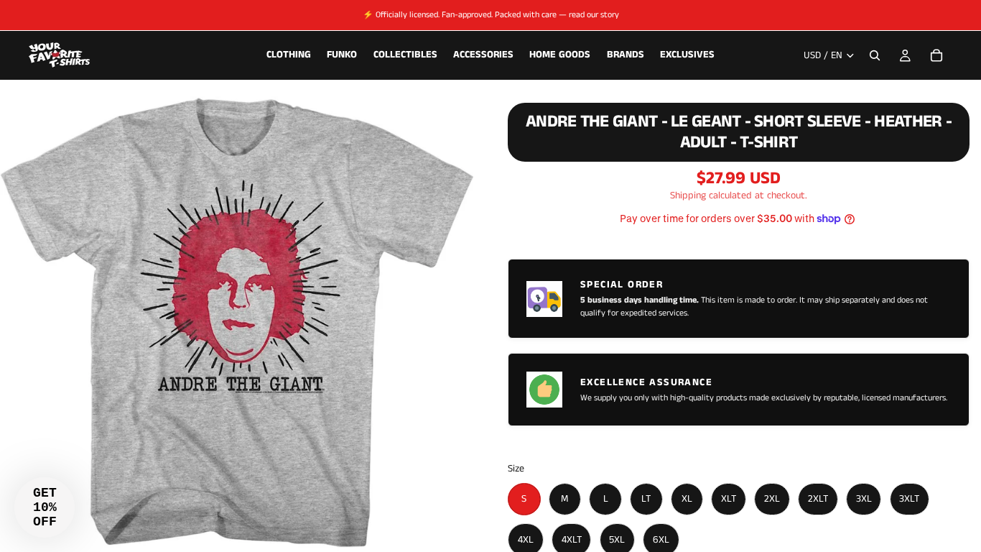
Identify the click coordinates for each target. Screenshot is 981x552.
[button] (44, 507)
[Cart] (936, 55)
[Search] (875, 55)
